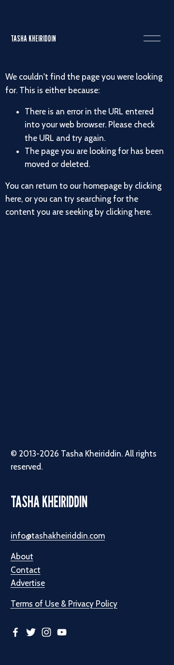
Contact (26, 570)
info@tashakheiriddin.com (58, 535)
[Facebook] (15, 632)
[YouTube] (62, 632)
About (22, 556)
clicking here (128, 212)
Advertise (28, 583)
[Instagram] (46, 632)
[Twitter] (31, 632)
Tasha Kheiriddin (33, 38)
